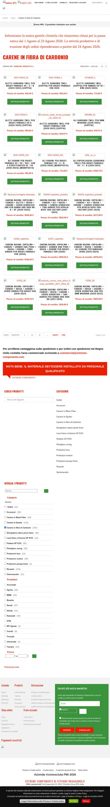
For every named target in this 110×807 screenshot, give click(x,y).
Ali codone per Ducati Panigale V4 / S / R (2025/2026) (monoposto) (54, 163)
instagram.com (69, 764)
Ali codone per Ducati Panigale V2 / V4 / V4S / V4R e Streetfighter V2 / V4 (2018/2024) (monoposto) (20, 164)
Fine (63, 335)
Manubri (18, 700)
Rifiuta (86, 801)
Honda (10, 611)
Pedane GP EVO (64, 439)
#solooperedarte (48, 764)
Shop (13, 18)
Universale (11, 642)
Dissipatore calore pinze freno (70, 428)
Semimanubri (62, 472)
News (3, 692)
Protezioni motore (64, 455)
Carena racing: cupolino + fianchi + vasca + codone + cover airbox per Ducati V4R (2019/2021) (20, 290)
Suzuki (10, 631)
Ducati (9, 605)
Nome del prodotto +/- (24, 66)
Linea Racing (20, 692)
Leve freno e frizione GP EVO (69, 433)
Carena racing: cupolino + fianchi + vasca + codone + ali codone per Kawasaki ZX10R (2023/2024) (89, 248)
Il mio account (51, 2)
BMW (9, 595)
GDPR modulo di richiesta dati (43, 703)
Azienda (4, 696)
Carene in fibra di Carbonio (68, 422)
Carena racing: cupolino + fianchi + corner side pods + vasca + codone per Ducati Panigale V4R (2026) (54, 248)
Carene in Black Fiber (66, 411)
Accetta (73, 801)
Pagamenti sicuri (7, 724)
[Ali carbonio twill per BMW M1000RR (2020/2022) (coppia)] (89, 114)
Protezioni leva (63, 450)
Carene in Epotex (64, 417)
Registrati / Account (77, 2)
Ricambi (60, 466)
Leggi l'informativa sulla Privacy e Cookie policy (42, 801)
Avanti (55, 335)
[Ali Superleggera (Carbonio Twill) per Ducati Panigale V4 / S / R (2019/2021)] (89, 155)
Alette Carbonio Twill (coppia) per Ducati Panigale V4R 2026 (54, 86)
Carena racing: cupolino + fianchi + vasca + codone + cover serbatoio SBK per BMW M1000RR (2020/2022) (89, 290)
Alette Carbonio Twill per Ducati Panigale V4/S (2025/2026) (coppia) (20, 123)
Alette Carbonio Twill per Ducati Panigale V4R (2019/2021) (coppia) (54, 126)
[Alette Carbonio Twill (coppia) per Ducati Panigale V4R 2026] (54, 77)
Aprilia (10, 590)
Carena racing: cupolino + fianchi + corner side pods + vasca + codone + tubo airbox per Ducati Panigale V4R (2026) (20, 249)
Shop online (83, 770)
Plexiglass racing (64, 444)
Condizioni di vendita (9, 731)
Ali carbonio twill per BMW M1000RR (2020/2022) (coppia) (88, 123)
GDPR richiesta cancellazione (43, 707)
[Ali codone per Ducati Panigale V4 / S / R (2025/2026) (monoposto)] (54, 155)
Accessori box (20, 707)
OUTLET (4, 703)
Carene (17, 696)
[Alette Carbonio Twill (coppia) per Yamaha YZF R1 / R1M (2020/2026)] (89, 77)
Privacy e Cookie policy (40, 692)
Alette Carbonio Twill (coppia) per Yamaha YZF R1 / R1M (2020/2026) (89, 86)
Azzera (8, 502)
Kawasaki (11, 616)
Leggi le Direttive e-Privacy (71, 796)
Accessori (60, 405)
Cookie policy (36, 696)
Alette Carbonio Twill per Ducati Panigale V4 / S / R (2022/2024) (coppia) (20, 86)
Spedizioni (5, 728)
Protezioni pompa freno (67, 461)
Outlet (59, 400)
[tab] (29, 498)
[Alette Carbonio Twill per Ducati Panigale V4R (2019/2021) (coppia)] (54, 116)
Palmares (5, 700)
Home (5, 18)
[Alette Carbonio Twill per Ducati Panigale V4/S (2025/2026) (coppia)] (20, 114)
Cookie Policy (81, 794)
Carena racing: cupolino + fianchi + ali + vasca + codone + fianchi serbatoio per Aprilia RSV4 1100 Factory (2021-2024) (89, 205)
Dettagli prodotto (20, 102)
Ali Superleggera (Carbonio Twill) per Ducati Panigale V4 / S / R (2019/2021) (88, 163)
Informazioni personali (32, 724)
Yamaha (10, 647)
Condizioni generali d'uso (41, 700)
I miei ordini (39, 2)
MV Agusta (11, 626)
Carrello (63, 2)
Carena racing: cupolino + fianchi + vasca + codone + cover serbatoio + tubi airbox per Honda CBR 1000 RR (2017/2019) (54, 294)
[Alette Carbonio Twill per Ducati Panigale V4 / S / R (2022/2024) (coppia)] (20, 77)
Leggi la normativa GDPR (93, 796)
